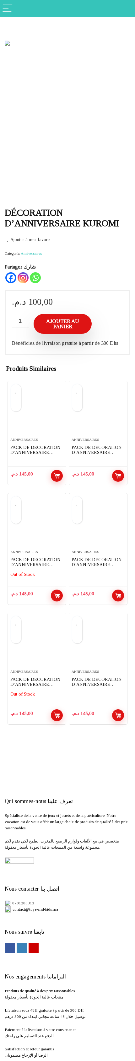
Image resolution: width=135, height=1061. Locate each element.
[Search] (125, 8)
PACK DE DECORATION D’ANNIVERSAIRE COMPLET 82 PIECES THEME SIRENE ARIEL (35, 687)
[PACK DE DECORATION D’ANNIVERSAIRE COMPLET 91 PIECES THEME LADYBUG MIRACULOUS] (98, 411)
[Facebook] (10, 277)
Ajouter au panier (62, 323)
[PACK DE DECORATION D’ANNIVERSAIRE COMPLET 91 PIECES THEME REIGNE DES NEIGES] (36, 411)
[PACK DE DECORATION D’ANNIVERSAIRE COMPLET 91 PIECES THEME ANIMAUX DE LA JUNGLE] (36, 524)
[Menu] (7, 8)
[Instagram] (23, 277)
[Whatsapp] (35, 277)
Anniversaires (31, 253)
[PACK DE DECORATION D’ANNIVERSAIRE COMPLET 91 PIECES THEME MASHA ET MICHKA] (98, 524)
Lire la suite (57, 595)
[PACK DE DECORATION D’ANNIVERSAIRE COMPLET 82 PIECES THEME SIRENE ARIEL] (36, 643)
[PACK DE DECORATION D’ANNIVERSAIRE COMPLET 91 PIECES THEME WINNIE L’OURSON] (98, 643)
